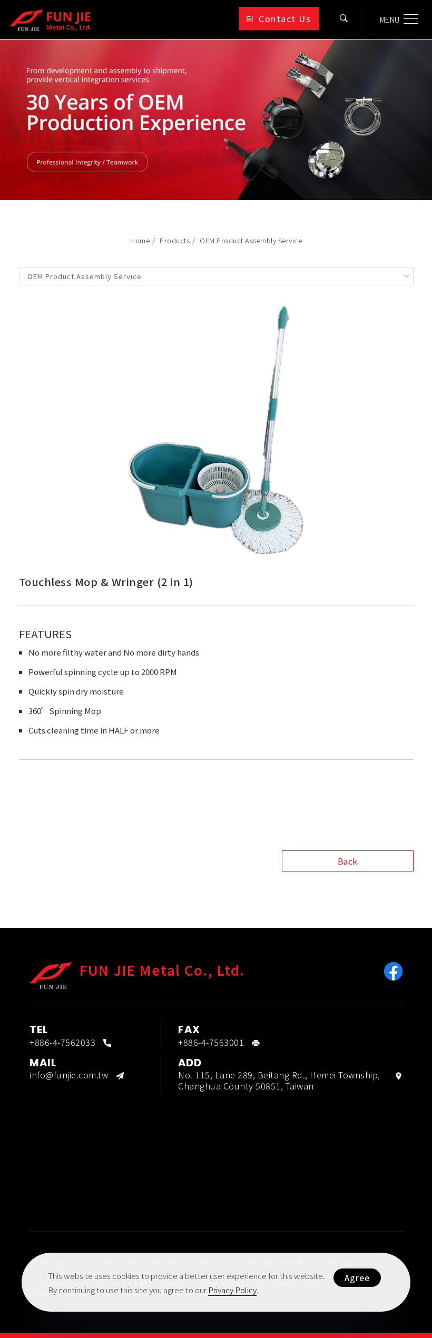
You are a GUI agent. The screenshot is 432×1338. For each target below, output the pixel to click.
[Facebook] (393, 971)
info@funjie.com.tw (69, 1074)
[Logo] (50, 19)
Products (175, 240)
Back (348, 861)
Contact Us (285, 18)
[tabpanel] (216, 119)
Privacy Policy (232, 1289)
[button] (344, 18)
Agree (357, 1277)
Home (140, 240)
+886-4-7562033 (62, 1042)
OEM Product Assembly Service (251, 240)
